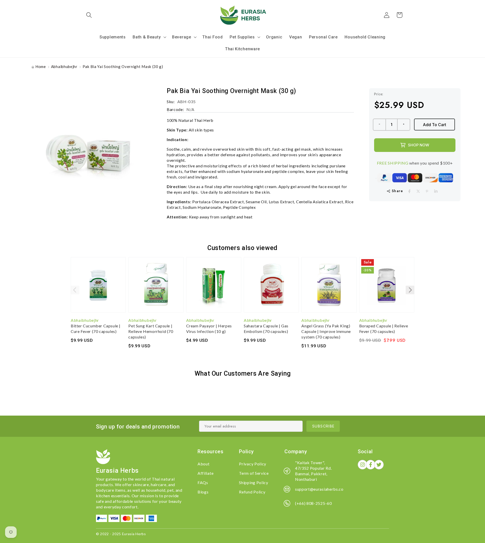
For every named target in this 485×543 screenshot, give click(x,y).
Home (40, 66)
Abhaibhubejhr (64, 66)
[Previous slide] (75, 290)
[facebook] (409, 191)
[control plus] (404, 125)
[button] (89, 15)
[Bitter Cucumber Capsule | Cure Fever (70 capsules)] (98, 287)
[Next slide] (410, 290)
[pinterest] (427, 191)
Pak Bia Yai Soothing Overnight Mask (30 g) (123, 66)
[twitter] (418, 191)
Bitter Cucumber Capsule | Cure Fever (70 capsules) (95, 328)
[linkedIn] (435, 191)
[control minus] (379, 125)
